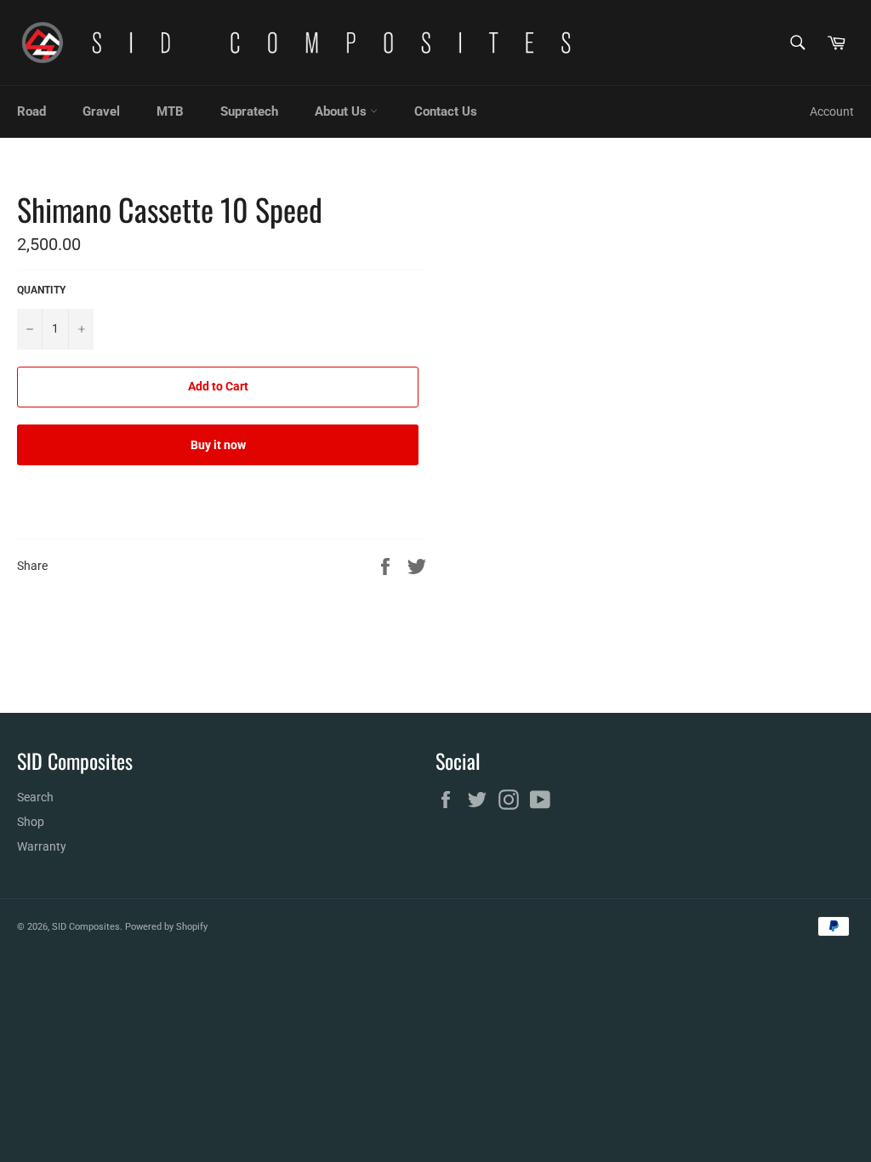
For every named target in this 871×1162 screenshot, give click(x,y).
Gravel (101, 111)
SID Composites (86, 926)
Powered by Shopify (166, 926)
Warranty (41, 846)
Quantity (41, 290)
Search (35, 797)
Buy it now (218, 445)
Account (832, 111)
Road (31, 111)
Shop (30, 822)
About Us (342, 111)
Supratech (249, 111)
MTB (170, 111)
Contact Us (445, 111)
